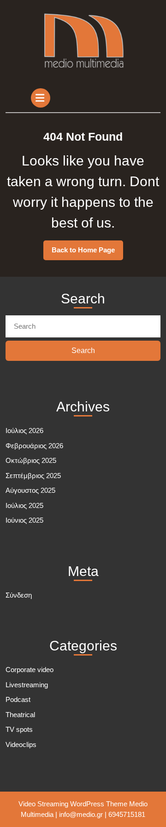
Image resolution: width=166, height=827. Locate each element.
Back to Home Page (87, 253)
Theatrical (20, 715)
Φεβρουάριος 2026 (34, 446)
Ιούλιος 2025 (24, 505)
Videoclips (21, 744)
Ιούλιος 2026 (24, 430)
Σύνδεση (19, 595)
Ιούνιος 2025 (24, 520)
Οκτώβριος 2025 (31, 460)
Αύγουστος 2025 (30, 490)
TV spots (19, 729)
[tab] (42, 98)
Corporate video (29, 669)
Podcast (18, 699)
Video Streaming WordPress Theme (72, 804)
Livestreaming (27, 685)
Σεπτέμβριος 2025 (33, 475)
